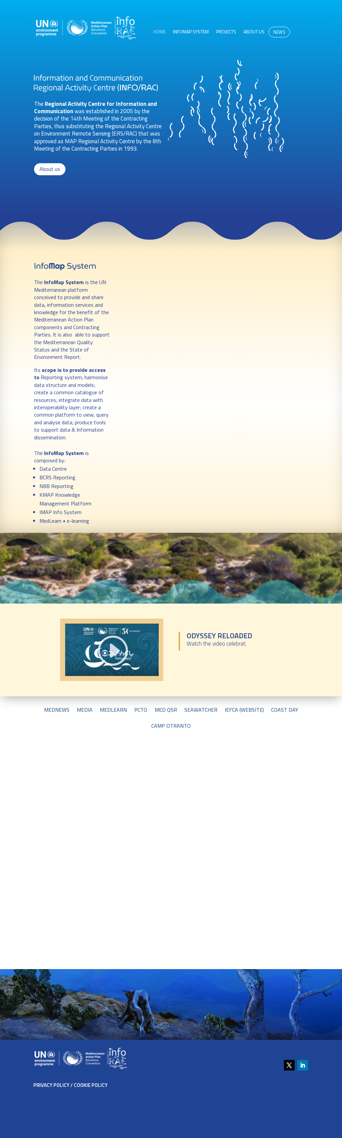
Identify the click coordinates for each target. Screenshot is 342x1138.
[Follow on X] (289, 1065)
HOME (159, 32)
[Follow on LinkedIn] (302, 1065)
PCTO (140, 710)
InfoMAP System (191, 32)
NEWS (279, 32)
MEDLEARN (113, 710)
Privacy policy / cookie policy (70, 1085)
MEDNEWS (56, 710)
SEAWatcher (200, 710)
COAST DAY (284, 710)
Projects (226, 32)
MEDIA (85, 710)
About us (254, 32)
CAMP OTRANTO (171, 726)
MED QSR (166, 710)
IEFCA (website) (244, 710)
